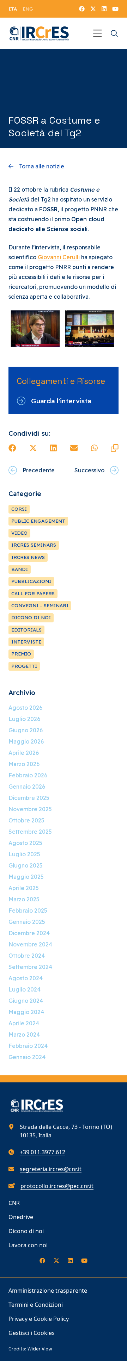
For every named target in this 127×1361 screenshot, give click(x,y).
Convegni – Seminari (39, 605)
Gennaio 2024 (27, 1057)
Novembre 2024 (30, 944)
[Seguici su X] (93, 9)
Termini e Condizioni (35, 1305)
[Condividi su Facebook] (12, 448)
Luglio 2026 (24, 718)
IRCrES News (28, 557)
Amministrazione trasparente (47, 1290)
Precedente (39, 470)
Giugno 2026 (25, 730)
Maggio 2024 (26, 1011)
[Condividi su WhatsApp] (94, 448)
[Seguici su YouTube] (115, 9)
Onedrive (20, 1217)
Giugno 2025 (25, 865)
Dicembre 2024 (29, 933)
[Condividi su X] (33, 448)
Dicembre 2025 (28, 797)
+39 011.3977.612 (42, 1152)
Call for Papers (33, 593)
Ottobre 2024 (26, 955)
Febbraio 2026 (27, 775)
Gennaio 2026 (26, 786)
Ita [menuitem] (12, 9)
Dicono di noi (26, 1231)
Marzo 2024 (24, 1034)
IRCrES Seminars (33, 545)
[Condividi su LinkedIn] (53, 448)
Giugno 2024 (25, 1000)
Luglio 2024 (24, 989)
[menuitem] (12, 8)
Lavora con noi (28, 1245)
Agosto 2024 (25, 978)
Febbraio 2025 (27, 910)
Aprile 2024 (23, 1023)
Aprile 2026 (23, 752)
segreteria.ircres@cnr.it (50, 1169)
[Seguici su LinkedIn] (104, 9)
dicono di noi (31, 617)
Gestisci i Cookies (31, 1333)
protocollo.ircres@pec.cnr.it (56, 1186)
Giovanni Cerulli (59, 257)
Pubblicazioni (31, 581)
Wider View (40, 1349)
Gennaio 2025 (26, 921)
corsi (19, 509)
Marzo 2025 (24, 899)
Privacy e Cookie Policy (38, 1319)
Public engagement (38, 521)
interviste (26, 642)
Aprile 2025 (23, 887)
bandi (19, 569)
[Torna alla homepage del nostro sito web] (39, 33)
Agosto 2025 (25, 842)
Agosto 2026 (25, 707)
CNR (14, 1203)
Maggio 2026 (26, 741)
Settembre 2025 (30, 831)
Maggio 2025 (26, 876)
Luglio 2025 (24, 854)
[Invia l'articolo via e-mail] (74, 448)
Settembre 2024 (30, 966)
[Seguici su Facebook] (82, 9)
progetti (24, 666)
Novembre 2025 (30, 809)
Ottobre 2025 (26, 820)
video (19, 533)
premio (21, 654)
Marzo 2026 (24, 763)
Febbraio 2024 (28, 1045)
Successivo (89, 470)
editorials (26, 630)
